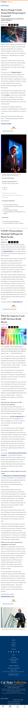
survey (7, 95)
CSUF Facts (13, 657)
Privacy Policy (13, 662)
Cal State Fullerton (6, 2)
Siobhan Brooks (8, 251)
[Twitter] (12, 25)
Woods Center (16, 72)
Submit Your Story (14, 674)
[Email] (17, 25)
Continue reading (6, 123)
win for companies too (17, 416)
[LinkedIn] (15, 25)
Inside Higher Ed (17, 302)
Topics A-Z (14, 644)
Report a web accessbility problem (14, 701)
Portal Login (10, 706)
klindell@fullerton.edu (7, 596)
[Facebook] (9, 25)
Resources (17, 706)
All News (13, 642)
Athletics (13, 645)
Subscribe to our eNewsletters (14, 668)
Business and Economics (8, 131)
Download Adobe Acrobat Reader (14, 703)
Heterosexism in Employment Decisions (14, 475)
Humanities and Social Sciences (9, 309)
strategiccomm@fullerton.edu (13, 687)
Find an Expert (13, 660)
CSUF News (5, 5)
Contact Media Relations (13, 659)
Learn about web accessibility (18, 699)
